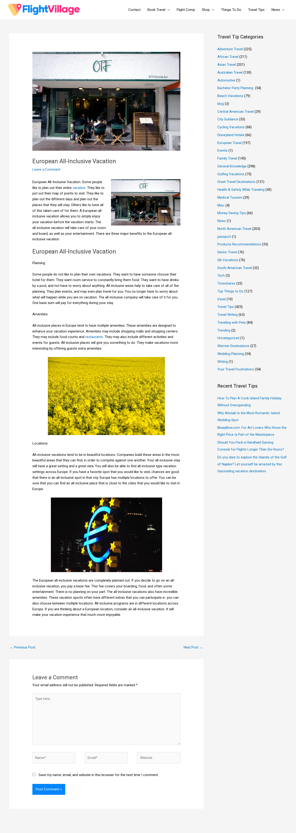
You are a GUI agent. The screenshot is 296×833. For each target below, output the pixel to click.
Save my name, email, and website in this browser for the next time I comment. (99, 775)
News (275, 10)
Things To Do (231, 10)
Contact (134, 10)
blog (220, 104)
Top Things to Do (230, 291)
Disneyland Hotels (230, 135)
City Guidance (227, 119)
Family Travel (227, 158)
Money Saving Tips (231, 213)
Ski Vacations (227, 260)
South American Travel (234, 268)
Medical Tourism (229, 197)
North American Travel (234, 229)
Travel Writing (227, 315)
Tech (221, 275)
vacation (79, 188)
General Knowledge (232, 166)
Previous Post (22, 647)
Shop (206, 10)
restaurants (94, 337)
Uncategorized (228, 338)
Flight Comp (186, 10)
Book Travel (156, 10)
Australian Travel (230, 72)
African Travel (227, 57)
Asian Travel (226, 65)
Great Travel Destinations (236, 182)
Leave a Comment (46, 169)
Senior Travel (227, 252)
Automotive (226, 80)
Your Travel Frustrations (235, 369)
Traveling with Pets (231, 322)
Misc (221, 205)
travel (221, 299)
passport (224, 237)
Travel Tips (256, 10)
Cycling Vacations (231, 127)
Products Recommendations (239, 244)
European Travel (229, 143)
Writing (222, 362)
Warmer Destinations (233, 346)
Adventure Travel (230, 49)
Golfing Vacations (230, 174)
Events (222, 150)
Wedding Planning (230, 354)
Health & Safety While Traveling (241, 190)
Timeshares (226, 283)
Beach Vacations (230, 96)
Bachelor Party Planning (235, 88)
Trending (223, 330)
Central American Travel (235, 112)
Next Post (193, 647)
